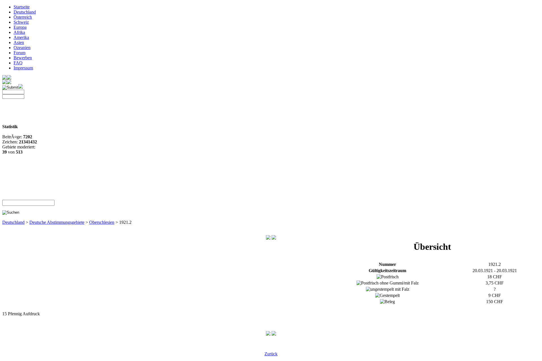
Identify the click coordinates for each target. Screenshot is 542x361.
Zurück (271, 353)
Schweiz (21, 22)
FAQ (18, 62)
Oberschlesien (101, 222)
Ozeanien (22, 47)
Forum (19, 52)
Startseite (22, 7)
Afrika (19, 32)
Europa (20, 27)
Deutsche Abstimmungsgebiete (56, 222)
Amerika (21, 37)
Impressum (23, 67)
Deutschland (25, 12)
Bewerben (23, 57)
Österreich (23, 17)
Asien (19, 42)
